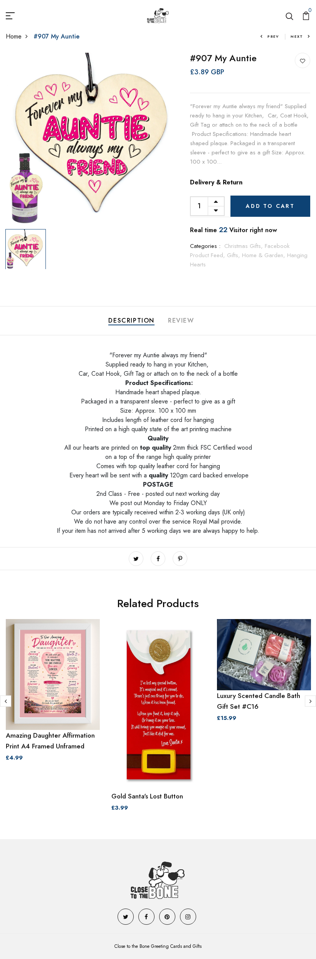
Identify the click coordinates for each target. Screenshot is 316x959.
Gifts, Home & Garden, (257, 255)
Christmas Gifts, (244, 246)
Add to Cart (270, 206)
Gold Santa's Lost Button (147, 796)
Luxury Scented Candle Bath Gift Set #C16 (258, 701)
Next (297, 36)
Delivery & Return (216, 182)
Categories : (205, 246)
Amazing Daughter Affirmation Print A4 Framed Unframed (50, 741)
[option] (92, 139)
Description (131, 320)
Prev (273, 36)
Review (181, 320)
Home (14, 36)
